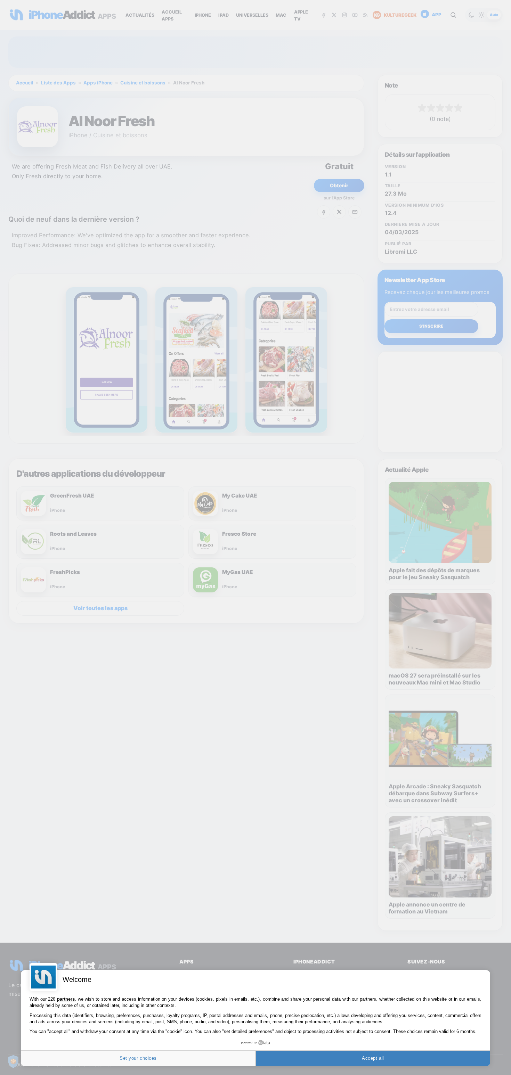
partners (66, 999)
